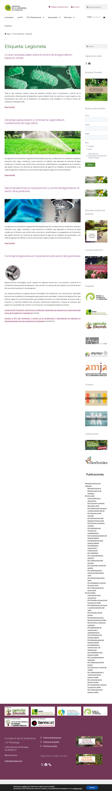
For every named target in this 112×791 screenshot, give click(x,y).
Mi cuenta (76, 7)
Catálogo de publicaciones (59, 7)
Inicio (8, 34)
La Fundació (9, 17)
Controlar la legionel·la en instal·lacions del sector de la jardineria (42, 256)
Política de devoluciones (52, 737)
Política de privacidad (51, 742)
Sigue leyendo (10, 107)
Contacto (8, 26)
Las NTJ (20, 17)
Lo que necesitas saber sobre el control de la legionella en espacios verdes (38, 56)
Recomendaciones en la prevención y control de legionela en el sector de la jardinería (42, 189)
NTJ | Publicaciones (34, 17)
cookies (24, 787)
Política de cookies (50, 746)
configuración (77, 789)
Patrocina (68, 17)
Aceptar (92, 787)
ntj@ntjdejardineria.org (13, 761)
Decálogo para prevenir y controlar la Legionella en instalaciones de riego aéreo (34, 121)
